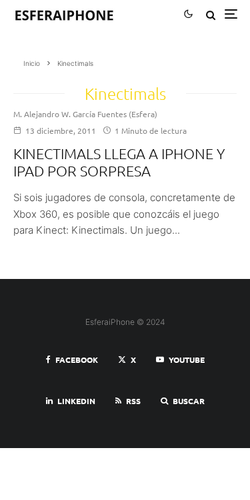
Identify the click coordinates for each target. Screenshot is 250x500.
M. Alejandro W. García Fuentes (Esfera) (85, 114)
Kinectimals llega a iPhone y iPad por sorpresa (119, 161)
